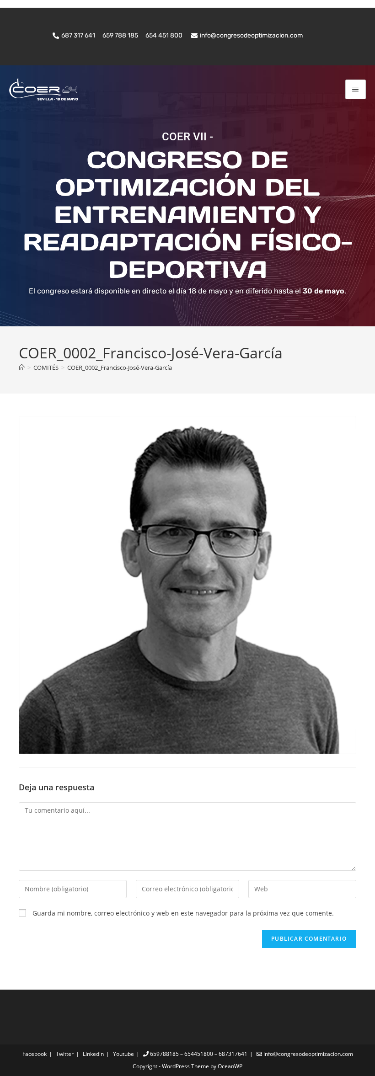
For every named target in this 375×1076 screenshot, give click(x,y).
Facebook (34, 1054)
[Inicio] (22, 367)
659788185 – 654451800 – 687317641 (198, 1054)
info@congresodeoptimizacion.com (307, 1054)
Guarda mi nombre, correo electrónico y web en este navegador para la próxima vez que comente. (183, 913)
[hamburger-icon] (355, 89)
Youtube (123, 1054)
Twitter (65, 1054)
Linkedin (93, 1054)
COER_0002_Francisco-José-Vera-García (119, 367)
